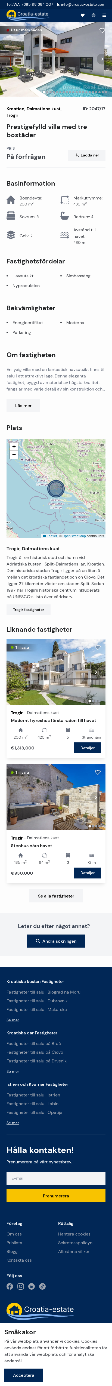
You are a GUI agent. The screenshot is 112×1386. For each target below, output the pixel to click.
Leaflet (51, 535)
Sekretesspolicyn (75, 1242)
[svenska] (93, 15)
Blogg (12, 1251)
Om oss (14, 1234)
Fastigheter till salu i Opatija (35, 1112)
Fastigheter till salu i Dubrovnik (37, 1000)
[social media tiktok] (42, 1286)
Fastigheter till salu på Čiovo (35, 1052)
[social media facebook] (9, 1286)
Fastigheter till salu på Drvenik (37, 1061)
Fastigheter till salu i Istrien (33, 1095)
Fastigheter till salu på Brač (34, 1043)
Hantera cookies (74, 1234)
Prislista (14, 1242)
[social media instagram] (20, 1286)
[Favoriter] (82, 15)
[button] (56, 488)
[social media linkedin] (31, 1286)
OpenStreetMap (74, 535)
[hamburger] (104, 15)
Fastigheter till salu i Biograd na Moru (43, 992)
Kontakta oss (19, 1260)
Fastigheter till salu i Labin (32, 1103)
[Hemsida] (28, 15)
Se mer (13, 1020)
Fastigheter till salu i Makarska (37, 1009)
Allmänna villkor (73, 1251)
